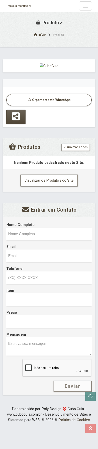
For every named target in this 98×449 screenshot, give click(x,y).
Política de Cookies (74, 420)
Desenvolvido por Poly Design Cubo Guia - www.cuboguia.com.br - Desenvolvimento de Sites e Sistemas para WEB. (49, 414)
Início (42, 34)
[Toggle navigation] (85, 6)
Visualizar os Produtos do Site (49, 180)
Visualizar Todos (76, 147)
